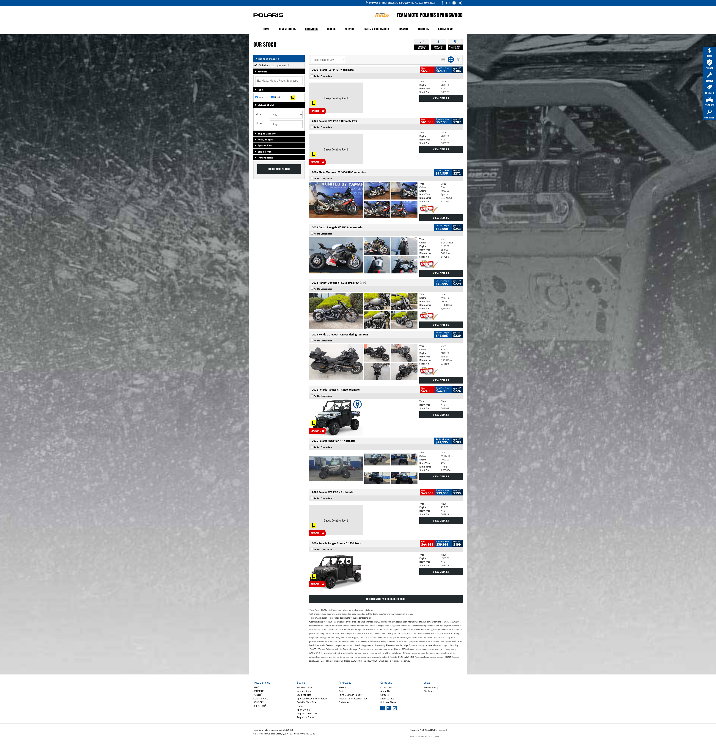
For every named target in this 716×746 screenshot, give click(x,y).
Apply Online (303, 710)
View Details (441, 98)
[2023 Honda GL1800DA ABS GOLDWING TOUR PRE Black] (363, 362)
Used (277, 97)
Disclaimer (429, 691)
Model (258, 123)
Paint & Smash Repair (350, 695)
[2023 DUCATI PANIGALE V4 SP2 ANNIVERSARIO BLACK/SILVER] (363, 255)
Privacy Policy (431, 687)
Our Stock (311, 29)
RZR (256, 687)
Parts (341, 691)
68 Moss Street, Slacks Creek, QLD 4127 (391, 2)
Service (349, 29)
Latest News (445, 29)
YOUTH (257, 695)
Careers (384, 695)
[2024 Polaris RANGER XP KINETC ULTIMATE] (363, 418)
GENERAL (258, 691)
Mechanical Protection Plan (353, 698)
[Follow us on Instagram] (455, 3)
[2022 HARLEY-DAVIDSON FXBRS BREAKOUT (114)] (363, 311)
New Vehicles (287, 29)
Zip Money (344, 702)
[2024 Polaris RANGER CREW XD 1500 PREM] (363, 571)
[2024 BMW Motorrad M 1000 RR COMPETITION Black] (363, 200)
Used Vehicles (304, 695)
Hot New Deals (304, 687)
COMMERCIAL (260, 698)
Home (266, 29)
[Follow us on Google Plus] (449, 3)
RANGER (258, 702)
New (260, 97)
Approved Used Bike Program (312, 698)
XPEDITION (259, 706)
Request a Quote (305, 717)
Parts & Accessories (377, 29)
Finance (403, 29)
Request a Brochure (307, 713)
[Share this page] (459, 3)
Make (258, 114)
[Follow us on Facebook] (442, 3)
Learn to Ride (387, 698)
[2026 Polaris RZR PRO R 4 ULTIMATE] (363, 98)
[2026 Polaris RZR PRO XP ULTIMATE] (363, 520)
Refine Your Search (267, 59)
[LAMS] (294, 97)
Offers (331, 29)
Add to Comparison (323, 76)
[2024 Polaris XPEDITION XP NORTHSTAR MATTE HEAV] (363, 469)
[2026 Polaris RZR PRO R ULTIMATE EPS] (363, 149)
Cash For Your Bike (306, 702)
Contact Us (386, 687)
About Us (423, 29)
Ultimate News (388, 702)
